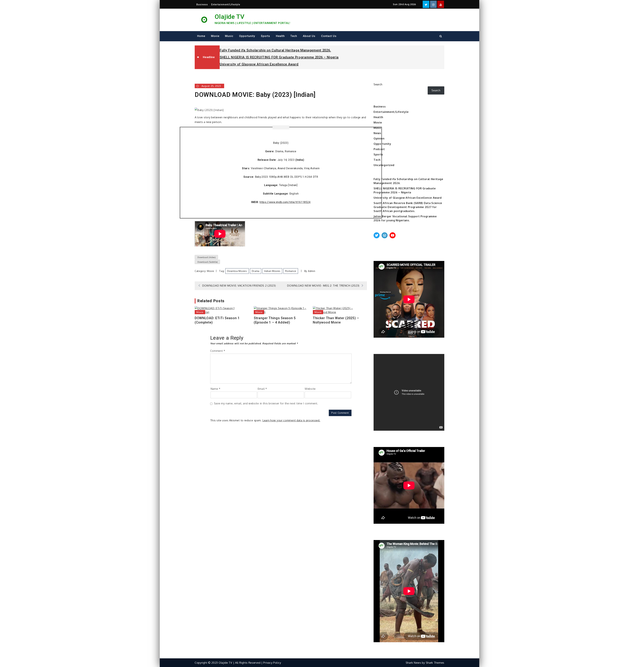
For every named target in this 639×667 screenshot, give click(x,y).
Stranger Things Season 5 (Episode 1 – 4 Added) (275, 320)
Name (215, 388)
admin (311, 271)
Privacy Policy (272, 662)
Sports (265, 36)
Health (280, 36)
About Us (309, 36)
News (377, 133)
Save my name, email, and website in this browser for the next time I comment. (266, 403)
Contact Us (328, 36)
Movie (215, 36)
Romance (290, 271)
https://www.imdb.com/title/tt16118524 (285, 202)
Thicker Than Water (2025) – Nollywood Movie (336, 320)
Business (202, 4)
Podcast (379, 149)
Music (229, 36)
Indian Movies (272, 271)
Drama (256, 271)
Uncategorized (384, 165)
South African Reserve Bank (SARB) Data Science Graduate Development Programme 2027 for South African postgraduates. (408, 207)
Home (201, 36)
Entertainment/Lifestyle (225, 4)
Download (206, 257)
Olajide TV (229, 16)
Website (310, 388)
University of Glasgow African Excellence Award (259, 64)
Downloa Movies (237, 271)
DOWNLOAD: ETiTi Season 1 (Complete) (217, 320)
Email (262, 388)
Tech (293, 36)
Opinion (379, 138)
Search (378, 84)
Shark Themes (435, 662)
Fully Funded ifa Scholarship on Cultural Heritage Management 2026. (275, 50)
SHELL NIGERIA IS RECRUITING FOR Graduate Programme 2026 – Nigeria (279, 57)
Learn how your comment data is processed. (291, 420)
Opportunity (247, 36)
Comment (217, 350)
